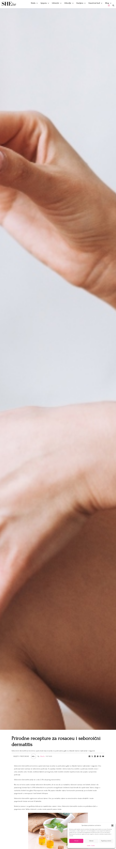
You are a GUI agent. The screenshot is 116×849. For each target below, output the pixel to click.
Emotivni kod (94, 3)
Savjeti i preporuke (21, 756)
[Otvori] (113, 5)
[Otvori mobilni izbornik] (109, 5)
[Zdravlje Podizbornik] (73, 3)
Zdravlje (67, 3)
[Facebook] (89, 756)
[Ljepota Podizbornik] (48, 3)
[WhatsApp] (97, 756)
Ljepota (44, 3)
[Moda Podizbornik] (37, 3)
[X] (92, 756)
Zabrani (91, 841)
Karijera (79, 3)
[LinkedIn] (95, 756)
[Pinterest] (100, 756)
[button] (112, 825)
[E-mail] (103, 756)
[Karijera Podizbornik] (85, 3)
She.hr (42, 756)
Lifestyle (55, 3)
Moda (33, 3)
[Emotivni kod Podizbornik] (101, 3)
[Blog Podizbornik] (110, 3)
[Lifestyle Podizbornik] (61, 3)
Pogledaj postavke (106, 841)
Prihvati (76, 841)
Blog (107, 3)
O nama (88, 845)
